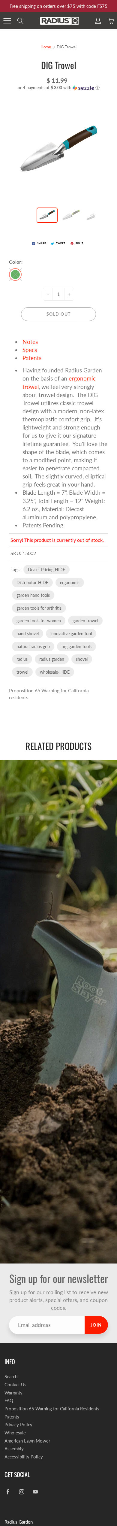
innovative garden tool (71, 633)
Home (45, 46)
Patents (31, 357)
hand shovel (27, 633)
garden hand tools (33, 595)
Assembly (14, 1448)
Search (10, 1376)
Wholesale (15, 1432)
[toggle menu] (7, 20)
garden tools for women (38, 620)
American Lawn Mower (27, 1440)
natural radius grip (33, 646)
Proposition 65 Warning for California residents (49, 693)
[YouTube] (35, 1492)
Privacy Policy (18, 1424)
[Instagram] (21, 1492)
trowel (22, 672)
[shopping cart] (110, 20)
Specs (29, 349)
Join (96, 1324)
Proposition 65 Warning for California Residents (51, 1408)
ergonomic (70, 582)
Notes (30, 341)
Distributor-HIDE (32, 582)
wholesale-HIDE (55, 672)
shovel (82, 659)
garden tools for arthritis (39, 608)
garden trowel (85, 620)
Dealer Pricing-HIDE (46, 569)
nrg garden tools (77, 646)
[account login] (98, 20)
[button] (58, 88)
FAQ (8, 1400)
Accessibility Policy (23, 1456)
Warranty (13, 1392)
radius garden (51, 659)
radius (22, 659)
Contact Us (15, 1384)
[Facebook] (7, 1492)
